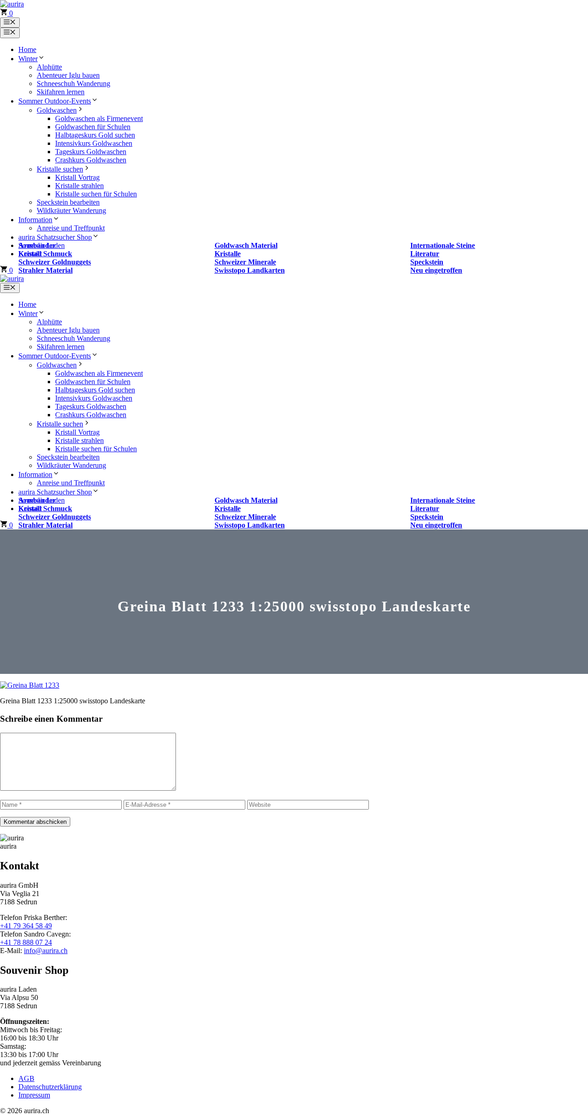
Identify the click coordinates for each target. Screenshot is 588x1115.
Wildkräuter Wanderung (71, 210)
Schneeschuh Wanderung (73, 83)
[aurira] (12, 278)
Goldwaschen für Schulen (92, 127)
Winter (28, 59)
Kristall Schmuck (45, 254)
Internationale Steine (442, 245)
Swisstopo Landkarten (250, 270)
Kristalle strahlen (79, 186)
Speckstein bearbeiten (68, 202)
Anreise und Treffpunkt (71, 228)
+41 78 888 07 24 (26, 942)
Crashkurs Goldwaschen (90, 160)
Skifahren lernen (61, 92)
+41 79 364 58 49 (26, 926)
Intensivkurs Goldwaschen (93, 143)
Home (27, 49)
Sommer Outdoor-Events (54, 101)
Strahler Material (45, 270)
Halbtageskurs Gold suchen (95, 135)
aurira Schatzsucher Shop (55, 237)
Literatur (424, 254)
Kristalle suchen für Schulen (96, 194)
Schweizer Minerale (245, 262)
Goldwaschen (57, 110)
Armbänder (37, 245)
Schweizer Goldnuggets (54, 262)
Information (35, 220)
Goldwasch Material (246, 245)
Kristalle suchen (60, 169)
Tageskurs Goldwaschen (90, 151)
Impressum (34, 1095)
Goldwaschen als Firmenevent (99, 118)
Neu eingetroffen (436, 270)
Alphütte (49, 67)
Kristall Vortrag (77, 177)
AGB (26, 1078)
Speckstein (426, 262)
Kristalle (228, 254)
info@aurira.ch (46, 950)
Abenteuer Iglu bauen (68, 75)
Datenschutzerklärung (50, 1087)
